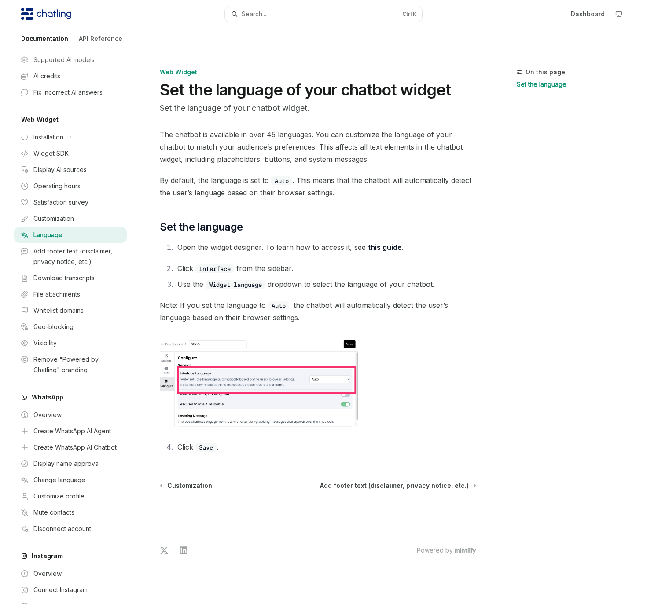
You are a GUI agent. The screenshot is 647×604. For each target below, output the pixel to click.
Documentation (44, 38)
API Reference (100, 38)
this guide (385, 247)
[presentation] (77, 326)
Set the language (541, 84)
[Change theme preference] (619, 14)
